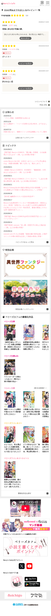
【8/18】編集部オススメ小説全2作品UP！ (19, 196)
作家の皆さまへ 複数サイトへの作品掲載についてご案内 (25, 132)
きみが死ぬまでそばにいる (15, 10)
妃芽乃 (11, 25)
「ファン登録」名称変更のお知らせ (17, 118)
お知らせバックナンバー (25, 138)
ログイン (42, 5)
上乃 (11, 74)
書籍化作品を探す (24, 493)
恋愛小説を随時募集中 (39, 388)
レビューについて (41, 101)
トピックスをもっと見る (25, 242)
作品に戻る (43, 105)
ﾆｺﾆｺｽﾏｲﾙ (12, 49)
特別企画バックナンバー (25, 309)
